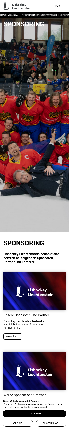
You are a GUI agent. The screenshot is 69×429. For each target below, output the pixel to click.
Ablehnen (18, 423)
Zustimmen (34, 413)
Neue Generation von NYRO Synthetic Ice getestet (43, 15)
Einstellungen (51, 423)
